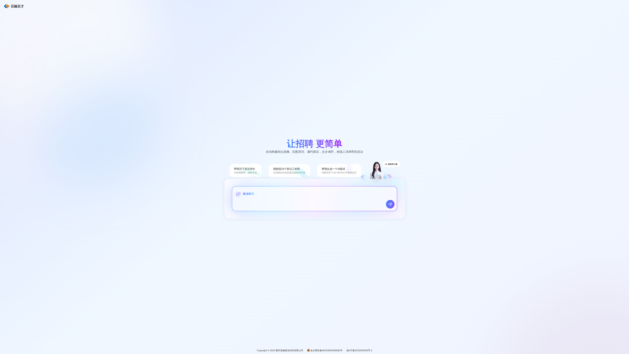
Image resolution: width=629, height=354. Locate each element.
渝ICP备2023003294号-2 (359, 350)
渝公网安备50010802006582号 (326, 350)
